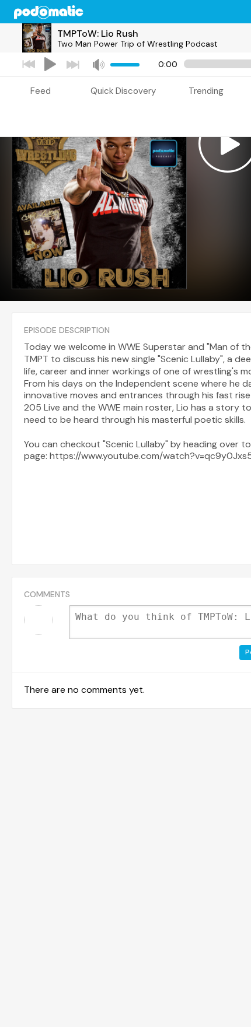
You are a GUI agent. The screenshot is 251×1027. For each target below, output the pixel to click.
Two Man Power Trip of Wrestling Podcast (137, 43)
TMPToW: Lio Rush (97, 33)
